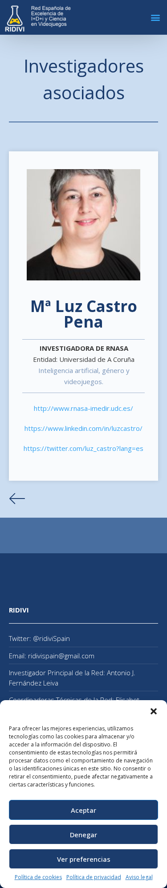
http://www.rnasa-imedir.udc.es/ (83, 408)
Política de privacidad (93, 877)
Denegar (83, 834)
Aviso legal (139, 877)
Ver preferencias (83, 859)
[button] (153, 711)
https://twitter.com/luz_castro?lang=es (83, 448)
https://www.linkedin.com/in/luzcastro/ (83, 428)
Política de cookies (38, 877)
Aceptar (83, 810)
